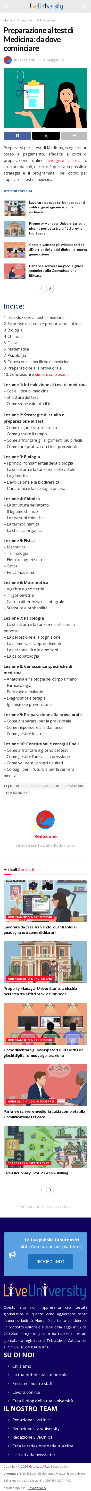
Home (8, 20)
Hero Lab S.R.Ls (39, 1466)
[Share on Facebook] (17, 136)
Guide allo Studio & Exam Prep (31, 1101)
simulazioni (74, 786)
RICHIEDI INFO (50, 1261)
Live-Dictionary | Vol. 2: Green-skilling (36, 1172)
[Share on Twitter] (46, 136)
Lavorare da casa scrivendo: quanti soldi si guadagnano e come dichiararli (57, 207)
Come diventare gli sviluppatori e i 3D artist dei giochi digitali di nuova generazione (58, 249)
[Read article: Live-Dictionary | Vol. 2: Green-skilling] (45, 1147)
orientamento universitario (37, 786)
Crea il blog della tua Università (42, 1400)
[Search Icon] (84, 6)
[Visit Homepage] (45, 6)
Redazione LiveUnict (31, 1420)
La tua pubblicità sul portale (39, 1374)
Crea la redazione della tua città (43, 1446)
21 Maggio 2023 (54, 60)
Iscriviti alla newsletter (33, 1454)
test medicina (17, 793)
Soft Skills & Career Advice (29, 1163)
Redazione (26, 60)
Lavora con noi (26, 1392)
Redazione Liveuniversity (36, 1428)
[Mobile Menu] (6, 6)
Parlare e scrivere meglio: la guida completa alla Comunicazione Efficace (56, 270)
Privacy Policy (37, 1488)
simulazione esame (52, 374)
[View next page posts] (50, 288)
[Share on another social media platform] (74, 136)
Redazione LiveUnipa (32, 1437)
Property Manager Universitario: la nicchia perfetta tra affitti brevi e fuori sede (57, 228)
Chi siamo (21, 1366)
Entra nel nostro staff (32, 1383)
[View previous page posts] (41, 288)
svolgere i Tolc (64, 160)
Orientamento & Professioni (36, 20)
